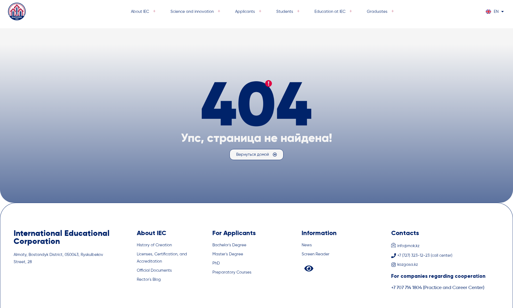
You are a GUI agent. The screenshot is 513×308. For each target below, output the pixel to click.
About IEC (140, 12)
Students (284, 12)
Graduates (377, 12)
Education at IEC (329, 12)
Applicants (245, 12)
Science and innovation (192, 12)
